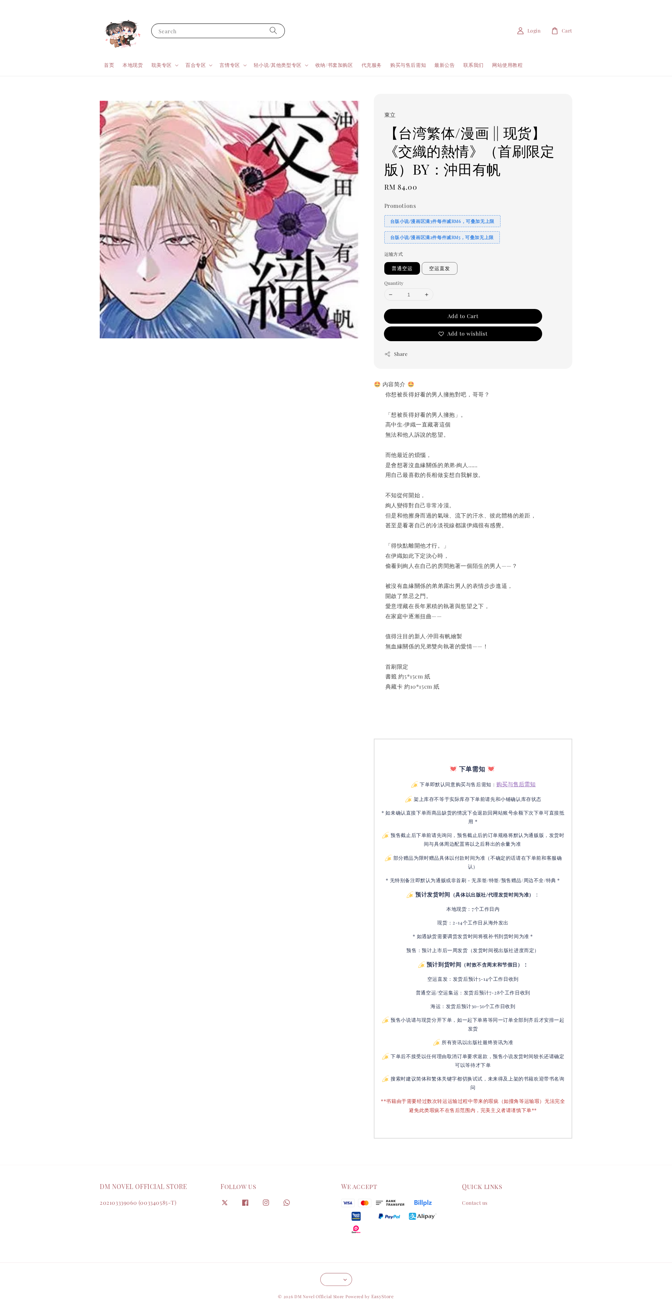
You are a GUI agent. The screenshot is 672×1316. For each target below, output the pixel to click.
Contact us (475, 1203)
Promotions (400, 205)
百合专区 (196, 65)
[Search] (273, 30)
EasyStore (382, 1296)
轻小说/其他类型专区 (278, 65)
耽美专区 (162, 65)
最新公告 (444, 65)
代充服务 (372, 65)
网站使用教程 (507, 65)
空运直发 (439, 268)
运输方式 (393, 254)
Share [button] (401, 354)
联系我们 (473, 65)
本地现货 (132, 65)
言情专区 (229, 65)
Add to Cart (463, 315)
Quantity (394, 283)
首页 (109, 65)
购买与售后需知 (408, 65)
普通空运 (402, 268)
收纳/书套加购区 (334, 65)
